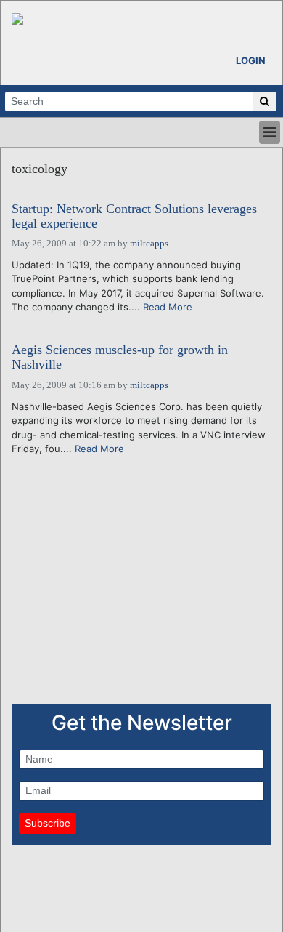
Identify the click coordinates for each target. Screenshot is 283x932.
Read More (167, 307)
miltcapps (149, 243)
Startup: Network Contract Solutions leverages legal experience (134, 216)
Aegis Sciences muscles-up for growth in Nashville (120, 357)
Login (251, 60)
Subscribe (47, 823)
